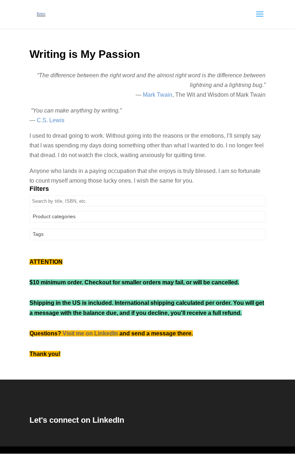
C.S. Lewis (50, 120)
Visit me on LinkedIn (90, 333)
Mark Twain (157, 95)
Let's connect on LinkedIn (77, 420)
